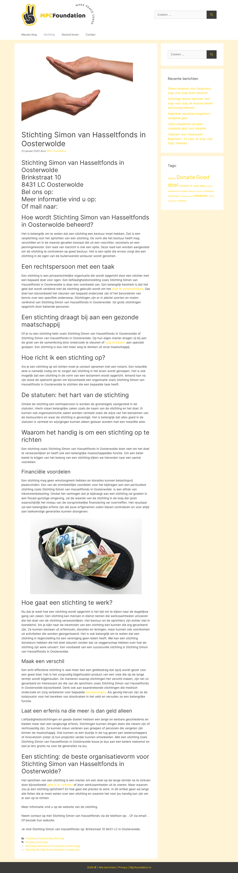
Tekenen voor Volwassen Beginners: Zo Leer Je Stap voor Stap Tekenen (190, 139)
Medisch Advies (196, 191)
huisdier (184, 185)
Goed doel (42, 842)
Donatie (29, 842)
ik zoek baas (197, 185)
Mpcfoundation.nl (140, 867)
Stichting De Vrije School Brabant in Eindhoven (52, 849)
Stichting (49, 34)
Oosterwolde (44, 838)
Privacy (122, 867)
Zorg (211, 196)
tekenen (201, 195)
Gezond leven (70, 34)
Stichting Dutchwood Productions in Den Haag (52, 845)
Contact (90, 34)
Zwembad (172, 201)
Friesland (30, 838)
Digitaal (172, 178)
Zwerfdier (182, 201)
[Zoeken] (212, 15)
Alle (101, 867)
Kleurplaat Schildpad (178, 191)
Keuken (209, 186)
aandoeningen (96, 692)
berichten (110, 867)
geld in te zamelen (60, 785)
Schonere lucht (186, 196)
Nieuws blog (29, 34)
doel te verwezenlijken (127, 289)
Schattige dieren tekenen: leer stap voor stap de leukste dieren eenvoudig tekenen (190, 103)
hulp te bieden (115, 342)
